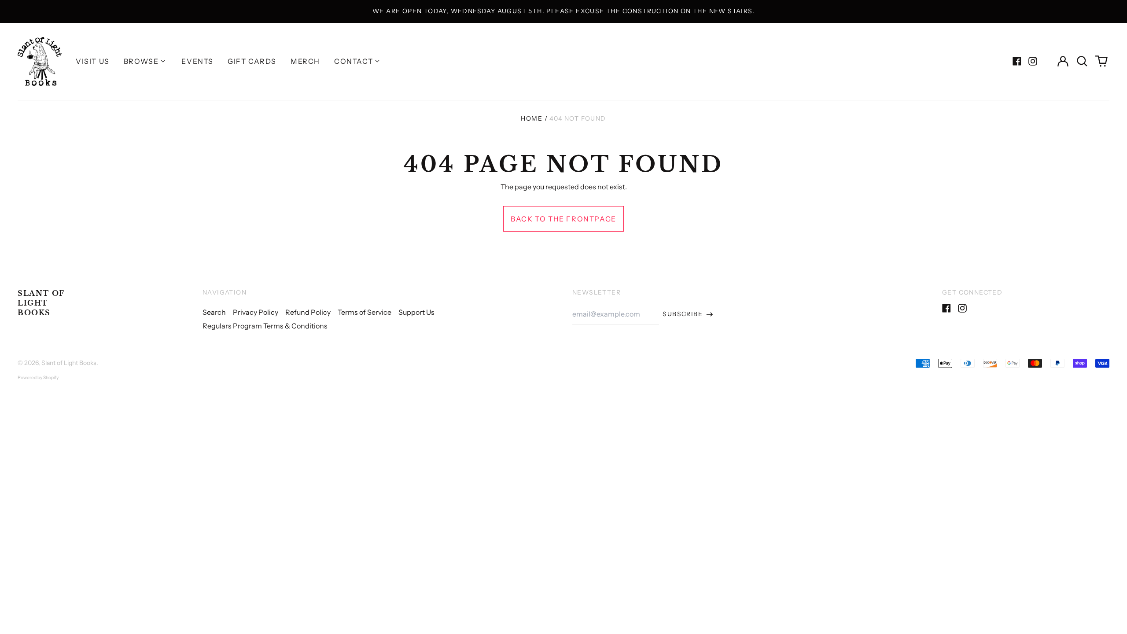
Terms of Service (364, 312)
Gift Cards (252, 61)
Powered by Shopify (38, 377)
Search (214, 312)
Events (197, 61)
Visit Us (93, 61)
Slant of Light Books (41, 303)
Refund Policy (308, 312)
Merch (305, 61)
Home (531, 118)
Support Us (416, 312)
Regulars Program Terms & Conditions (265, 325)
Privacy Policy (255, 312)
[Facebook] (1017, 61)
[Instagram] (1032, 61)
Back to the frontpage (563, 218)
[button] (1082, 61)
